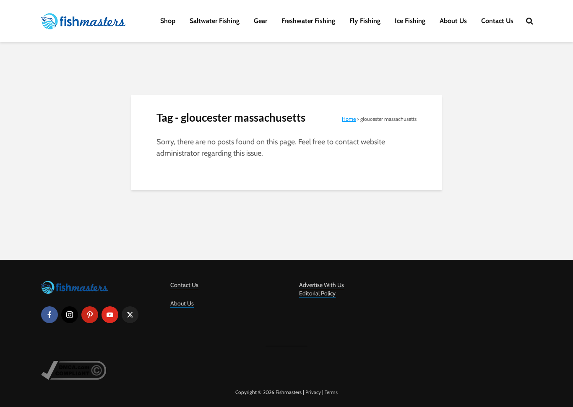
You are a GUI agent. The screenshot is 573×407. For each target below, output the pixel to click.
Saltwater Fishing (215, 21)
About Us (453, 21)
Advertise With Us (321, 285)
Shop (167, 21)
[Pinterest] (89, 314)
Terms (331, 392)
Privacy (313, 392)
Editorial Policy (317, 293)
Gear (260, 21)
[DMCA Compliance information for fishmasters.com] (73, 369)
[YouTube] (110, 314)
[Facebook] (49, 314)
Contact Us (497, 21)
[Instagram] (69, 314)
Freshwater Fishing (308, 21)
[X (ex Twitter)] (130, 314)
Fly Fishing (364, 21)
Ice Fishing (410, 21)
